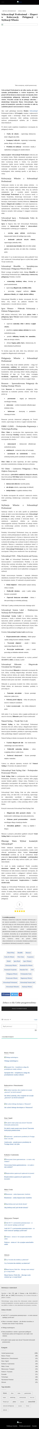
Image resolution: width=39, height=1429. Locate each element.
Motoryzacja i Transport (7, 1369)
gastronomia (28, 1393)
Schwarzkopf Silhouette (12, 986)
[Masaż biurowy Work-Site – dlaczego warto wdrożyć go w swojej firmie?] (19, 1270)
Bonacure (28, 952)
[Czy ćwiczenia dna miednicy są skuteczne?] (16, 1259)
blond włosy (10, 952)
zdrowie (5, 1410)
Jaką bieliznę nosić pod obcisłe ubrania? (16, 1207)
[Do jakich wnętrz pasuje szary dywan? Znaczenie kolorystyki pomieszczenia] (19, 1124)
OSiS (32, 969)
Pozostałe (3, 1374)
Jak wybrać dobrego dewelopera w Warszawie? (18, 1107)
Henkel (9, 961)
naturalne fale (24, 969)
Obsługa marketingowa (11, 1061)
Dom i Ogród (5, 1361)
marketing (12, 1397)
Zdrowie (3, 1382)
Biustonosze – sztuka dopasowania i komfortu (18, 1198)
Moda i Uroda (22, 11)
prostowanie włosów (12, 978)
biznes (5, 1393)
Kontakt (34, 1426)
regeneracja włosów (26, 978)
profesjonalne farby (26, 974)
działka (19, 1393)
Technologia (4, 1377)
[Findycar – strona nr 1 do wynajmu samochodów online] (19, 1237)
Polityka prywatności (24, 1426)
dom (12, 1393)
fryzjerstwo (30, 957)
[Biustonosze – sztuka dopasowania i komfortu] (17, 1194)
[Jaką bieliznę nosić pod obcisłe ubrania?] (15, 1204)
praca (14, 1401)
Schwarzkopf (34, 111)
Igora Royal (17, 961)
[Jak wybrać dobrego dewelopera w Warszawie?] (17, 1104)
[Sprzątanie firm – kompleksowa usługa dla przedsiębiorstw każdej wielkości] (19, 1068)
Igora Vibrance (27, 961)
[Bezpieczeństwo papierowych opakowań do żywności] (19, 1173)
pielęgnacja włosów (12, 974)
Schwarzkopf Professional (10, 982)
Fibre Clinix (21, 957)
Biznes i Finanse (5, 1356)
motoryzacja (23, 1397)
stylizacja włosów (27, 986)
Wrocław (27, 1405)
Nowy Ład (32, 1397)
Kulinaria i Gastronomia (7, 1363)
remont (22, 1401)
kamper (4, 1397)
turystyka (20, 1405)
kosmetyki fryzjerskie (10, 969)
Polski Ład (6, 1401)
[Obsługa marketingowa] (11, 1057)
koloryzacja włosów (11, 965)
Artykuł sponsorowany (9, 11)
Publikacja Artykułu (12, 1426)
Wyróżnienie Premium (7, 1379)
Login (35, 1019)
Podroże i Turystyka (6, 1371)
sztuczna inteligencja (8, 1406)
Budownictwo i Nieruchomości (9, 1358)
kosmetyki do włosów (26, 965)
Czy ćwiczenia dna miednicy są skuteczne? (17, 1263)
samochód (31, 1402)
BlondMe (20, 952)
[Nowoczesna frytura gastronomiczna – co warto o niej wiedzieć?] (19, 1160)
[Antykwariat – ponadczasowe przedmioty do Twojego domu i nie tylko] (19, 1137)
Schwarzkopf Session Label (27, 982)
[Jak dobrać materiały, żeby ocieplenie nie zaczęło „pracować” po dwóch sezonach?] (19, 1091)
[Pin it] (20, 994)
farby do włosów (9, 957)
